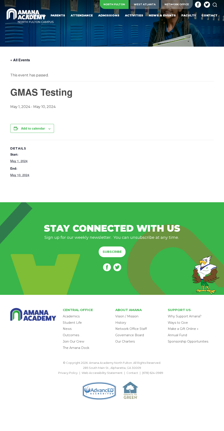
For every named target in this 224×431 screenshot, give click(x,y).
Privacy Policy (68, 373)
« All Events (20, 59)
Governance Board (129, 335)
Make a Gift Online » (183, 329)
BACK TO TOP (112, 378)
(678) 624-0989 (152, 373)
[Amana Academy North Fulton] (30, 16)
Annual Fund (177, 335)
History (120, 323)
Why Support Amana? (184, 316)
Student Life (72, 323)
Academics (71, 316)
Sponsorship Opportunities (188, 341)
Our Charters (125, 341)
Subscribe (112, 252)
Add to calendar (33, 128)
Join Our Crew (73, 341)
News (67, 329)
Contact (132, 373)
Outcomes (71, 335)
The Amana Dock (76, 348)
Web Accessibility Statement (102, 373)
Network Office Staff (131, 329)
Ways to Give (178, 323)
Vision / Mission (126, 316)
